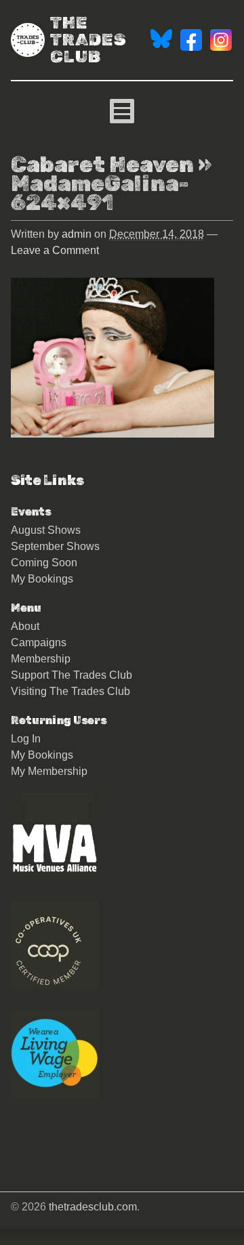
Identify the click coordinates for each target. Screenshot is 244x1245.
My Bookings (42, 579)
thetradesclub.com (93, 1206)
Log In (26, 738)
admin (77, 234)
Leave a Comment (55, 250)
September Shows (55, 546)
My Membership (49, 771)
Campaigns (38, 642)
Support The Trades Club (71, 675)
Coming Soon (44, 562)
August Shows (46, 530)
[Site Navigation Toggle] (122, 111)
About (25, 626)
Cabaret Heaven (102, 164)
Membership (40, 658)
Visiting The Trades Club (70, 691)
